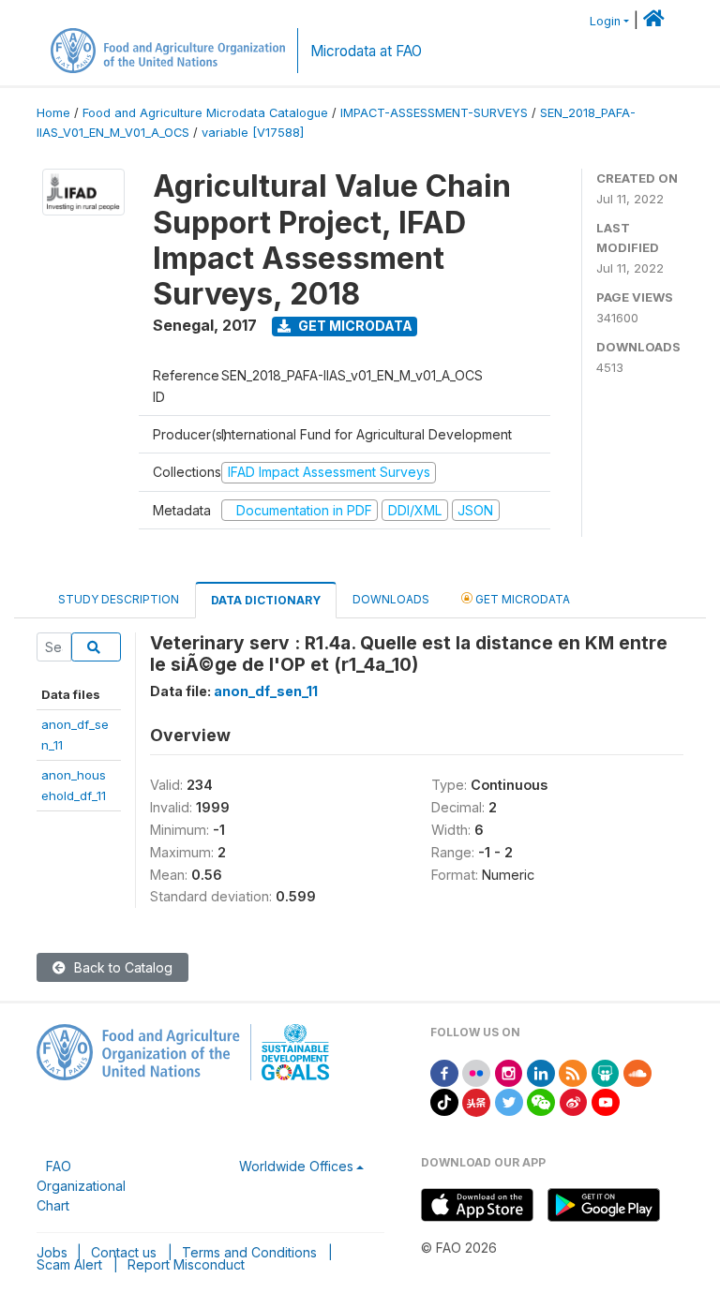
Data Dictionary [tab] (266, 600)
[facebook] (444, 1071)
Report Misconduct (186, 1264)
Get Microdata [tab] (521, 599)
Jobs (52, 1252)
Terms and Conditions (249, 1252)
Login (605, 21)
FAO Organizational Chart (81, 1185)
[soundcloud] (637, 1071)
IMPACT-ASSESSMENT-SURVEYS (434, 113)
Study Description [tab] (118, 599)
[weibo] (574, 1100)
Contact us (124, 1252)
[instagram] (509, 1071)
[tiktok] (444, 1100)
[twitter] (509, 1100)
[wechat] (541, 1100)
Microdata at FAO (366, 51)
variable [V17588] (253, 133)
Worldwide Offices (296, 1166)
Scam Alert (69, 1264)
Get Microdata (353, 326)
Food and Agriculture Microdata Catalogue (205, 113)
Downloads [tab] (390, 599)
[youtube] (606, 1100)
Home (53, 113)
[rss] (573, 1071)
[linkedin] (541, 1071)
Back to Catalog (121, 967)
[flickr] (476, 1071)
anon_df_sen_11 (266, 691)
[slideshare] (606, 1071)
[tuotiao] (476, 1100)
